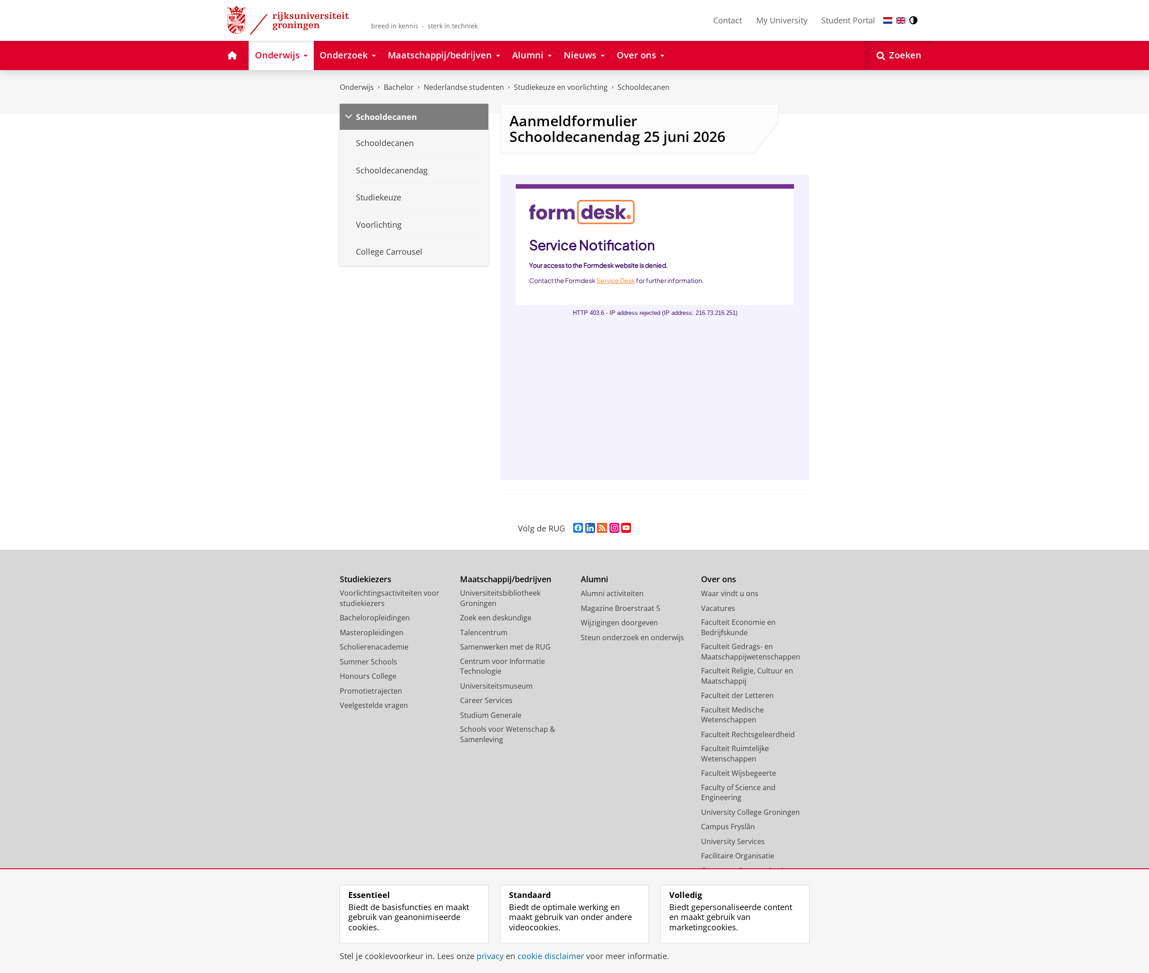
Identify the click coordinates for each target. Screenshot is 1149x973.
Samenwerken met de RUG (505, 647)
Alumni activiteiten (612, 593)
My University (781, 20)
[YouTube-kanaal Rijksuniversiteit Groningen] (626, 528)
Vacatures (718, 608)
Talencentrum (484, 632)
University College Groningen (750, 812)
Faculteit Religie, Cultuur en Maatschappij (747, 676)
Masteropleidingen (371, 632)
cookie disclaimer (550, 956)
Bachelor (399, 87)
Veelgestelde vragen (374, 705)
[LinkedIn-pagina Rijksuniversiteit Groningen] (590, 528)
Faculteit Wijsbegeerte (738, 773)
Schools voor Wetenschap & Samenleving (507, 734)
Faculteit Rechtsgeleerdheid (748, 734)
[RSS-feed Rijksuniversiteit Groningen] (602, 528)
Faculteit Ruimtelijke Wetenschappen (735, 753)
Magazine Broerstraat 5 (620, 608)
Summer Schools (368, 662)
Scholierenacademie (374, 647)
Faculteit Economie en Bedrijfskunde (738, 627)
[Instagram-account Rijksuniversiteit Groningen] (614, 528)
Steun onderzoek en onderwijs (632, 637)
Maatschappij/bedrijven (505, 579)
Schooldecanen (644, 87)
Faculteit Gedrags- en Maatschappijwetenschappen (750, 651)
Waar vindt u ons (730, 593)
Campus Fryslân (728, 826)
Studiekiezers (365, 579)
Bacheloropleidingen (375, 618)
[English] (900, 20)
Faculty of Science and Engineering (738, 793)
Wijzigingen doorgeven (619, 623)
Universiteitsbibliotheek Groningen (500, 598)
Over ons (718, 579)
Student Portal (848, 20)
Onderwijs (357, 87)
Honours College (368, 676)
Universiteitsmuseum (496, 686)
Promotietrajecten (371, 691)
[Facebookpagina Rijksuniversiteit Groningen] (578, 528)
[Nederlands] (887, 20)
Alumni (594, 579)
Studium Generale (491, 715)
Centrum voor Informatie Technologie (502, 666)
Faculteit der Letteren (737, 695)
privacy (490, 956)
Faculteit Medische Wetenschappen (732, 715)
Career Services (486, 700)
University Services (733, 841)
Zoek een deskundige (495, 618)
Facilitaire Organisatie (737, 856)
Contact (727, 20)
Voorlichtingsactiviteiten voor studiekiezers (389, 598)
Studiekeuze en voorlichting (561, 87)
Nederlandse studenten (464, 87)
